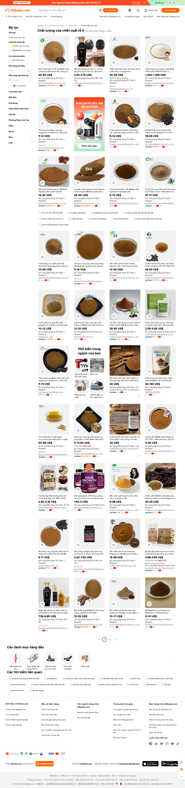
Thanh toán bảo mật (49, 709)
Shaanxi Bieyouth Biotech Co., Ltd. (88, 454)
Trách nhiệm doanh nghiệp (16, 720)
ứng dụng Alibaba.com (129, 764)
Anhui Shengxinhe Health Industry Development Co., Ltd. (53, 507)
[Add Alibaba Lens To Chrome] (44, 763)
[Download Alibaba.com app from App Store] (150, 763)
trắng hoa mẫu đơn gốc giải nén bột (139, 213)
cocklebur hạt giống (77, 213)
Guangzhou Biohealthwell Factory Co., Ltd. (160, 334)
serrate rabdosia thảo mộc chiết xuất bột (49, 685)
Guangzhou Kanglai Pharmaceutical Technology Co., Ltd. (89, 569)
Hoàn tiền (117, 725)
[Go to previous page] (99, 639)
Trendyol (121, 776)
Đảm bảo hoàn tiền (49, 714)
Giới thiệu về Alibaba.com (16, 704)
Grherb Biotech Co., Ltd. (48, 565)
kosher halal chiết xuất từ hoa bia (149, 219)
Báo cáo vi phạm (120, 737)
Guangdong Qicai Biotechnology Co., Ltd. (89, 83)
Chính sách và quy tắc (50, 735)
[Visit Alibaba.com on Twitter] (161, 743)
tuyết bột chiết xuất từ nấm (113, 679)
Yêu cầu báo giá (83, 717)
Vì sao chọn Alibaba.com (15, 709)
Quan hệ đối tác (155, 732)
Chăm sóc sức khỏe (56, 25)
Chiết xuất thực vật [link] (89, 25)
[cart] (139, 11)
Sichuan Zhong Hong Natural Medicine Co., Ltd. (160, 203)
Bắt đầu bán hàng (156, 714)
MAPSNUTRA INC (152, 392)
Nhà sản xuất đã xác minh (87, 712)
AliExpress (54, 776)
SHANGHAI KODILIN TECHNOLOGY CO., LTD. (125, 390)
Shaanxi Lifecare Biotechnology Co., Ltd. (89, 281)
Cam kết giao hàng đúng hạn (53, 720)
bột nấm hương (38, 690)
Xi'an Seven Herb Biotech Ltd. (50, 392)
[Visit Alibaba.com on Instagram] (167, 743)
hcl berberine (52, 679)
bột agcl (167, 685)
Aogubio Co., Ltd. (45, 337)
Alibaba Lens (16, 764)
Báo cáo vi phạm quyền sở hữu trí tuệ (127, 731)
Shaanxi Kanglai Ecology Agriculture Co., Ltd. (160, 83)
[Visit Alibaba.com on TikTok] (177, 743)
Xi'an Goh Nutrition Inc (83, 337)
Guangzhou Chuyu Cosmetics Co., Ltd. (160, 568)
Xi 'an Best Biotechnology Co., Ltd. (159, 144)
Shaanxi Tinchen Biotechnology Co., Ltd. (160, 451)
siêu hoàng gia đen (121, 219)
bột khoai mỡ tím (18, 690)
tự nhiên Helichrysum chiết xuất (160, 679)
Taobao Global (104, 776)
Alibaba (40, 25)
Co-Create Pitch (12, 714)
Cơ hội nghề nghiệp (13, 725)
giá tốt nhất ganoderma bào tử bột (55, 225)
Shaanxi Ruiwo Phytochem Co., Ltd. (124, 337)
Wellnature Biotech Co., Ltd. (121, 89)
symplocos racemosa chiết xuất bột (25, 679)
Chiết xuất (72, 25)
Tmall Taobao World (79, 776)
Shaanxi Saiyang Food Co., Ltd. (86, 203)
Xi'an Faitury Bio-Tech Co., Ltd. (51, 148)
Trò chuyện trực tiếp (121, 714)
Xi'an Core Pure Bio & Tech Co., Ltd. (124, 278)
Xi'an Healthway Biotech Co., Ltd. (52, 203)
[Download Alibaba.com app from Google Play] (170, 763)
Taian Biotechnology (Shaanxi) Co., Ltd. (160, 278)
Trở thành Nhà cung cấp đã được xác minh (163, 726)
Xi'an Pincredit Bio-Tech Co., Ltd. (52, 83)
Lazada (92, 776)
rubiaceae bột (77, 219)
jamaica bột (135, 679)
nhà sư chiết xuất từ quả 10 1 (53, 219)
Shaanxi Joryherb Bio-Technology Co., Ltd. (125, 203)
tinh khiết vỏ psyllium (98, 219)
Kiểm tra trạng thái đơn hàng (161, 720)
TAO (113, 776)
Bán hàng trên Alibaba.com (160, 709)
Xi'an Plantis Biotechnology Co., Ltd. (53, 278)
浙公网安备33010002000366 (136, 784)
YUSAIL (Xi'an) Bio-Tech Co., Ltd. (123, 565)
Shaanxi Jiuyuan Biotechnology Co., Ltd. (160, 510)
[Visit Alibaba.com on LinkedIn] (156, 743)
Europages (131, 776)
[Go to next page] (115, 639)
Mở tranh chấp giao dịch (123, 720)
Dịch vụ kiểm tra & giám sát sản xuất (56, 730)
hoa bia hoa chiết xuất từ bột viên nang (80, 679)
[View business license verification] (117, 784)
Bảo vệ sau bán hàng (50, 725)
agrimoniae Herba (18, 685)
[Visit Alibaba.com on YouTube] (172, 743)
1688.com (65, 776)
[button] (100, 10)
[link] (181, 762)
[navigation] (20, 333)
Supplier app (86, 764)
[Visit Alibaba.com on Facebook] (150, 743)
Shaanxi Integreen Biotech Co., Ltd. (124, 144)
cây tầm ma (134, 685)
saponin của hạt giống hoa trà (110, 685)
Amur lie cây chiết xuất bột (52, 213)
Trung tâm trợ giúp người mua (125, 709)
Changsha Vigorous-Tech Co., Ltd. (124, 510)
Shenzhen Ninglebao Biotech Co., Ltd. (89, 507)
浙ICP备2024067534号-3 (161, 784)
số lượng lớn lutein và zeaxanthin (105, 213)
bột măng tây (151, 685)
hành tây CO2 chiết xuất (82, 685)
